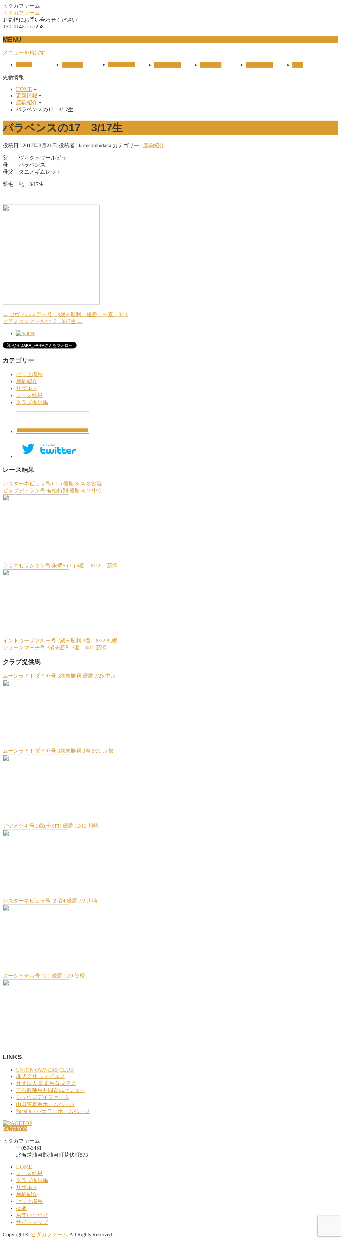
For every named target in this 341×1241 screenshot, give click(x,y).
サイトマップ (32, 1222)
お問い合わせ (32, 1215)
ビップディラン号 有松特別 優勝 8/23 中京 (53, 490)
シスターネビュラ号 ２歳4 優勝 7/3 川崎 (50, 901)
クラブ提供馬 (32, 402)
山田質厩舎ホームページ (45, 1104)
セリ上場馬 (29, 374)
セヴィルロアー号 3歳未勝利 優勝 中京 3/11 (65, 314)
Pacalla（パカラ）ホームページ (53, 1111)
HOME (24, 1167)
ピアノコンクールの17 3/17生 (43, 321)
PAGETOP (15, 1129)
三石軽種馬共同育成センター (50, 1090)
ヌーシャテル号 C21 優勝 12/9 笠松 (44, 975)
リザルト (26, 388)
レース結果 (29, 395)
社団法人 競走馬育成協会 (46, 1083)
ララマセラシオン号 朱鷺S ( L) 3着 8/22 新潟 (60, 565)
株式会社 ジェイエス (40, 1076)
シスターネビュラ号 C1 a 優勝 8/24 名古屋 (52, 483)
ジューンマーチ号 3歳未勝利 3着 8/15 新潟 (55, 647)
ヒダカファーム (21, 13)
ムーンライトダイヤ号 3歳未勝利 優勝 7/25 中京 (59, 676)
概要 (21, 1208)
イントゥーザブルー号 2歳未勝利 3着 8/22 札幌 (60, 640)
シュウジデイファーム (42, 1097)
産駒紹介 (154, 145)
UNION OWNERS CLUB (45, 1070)
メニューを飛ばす (24, 52)
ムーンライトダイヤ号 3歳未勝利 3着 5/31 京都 (58, 751)
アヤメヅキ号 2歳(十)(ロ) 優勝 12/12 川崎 (51, 826)
